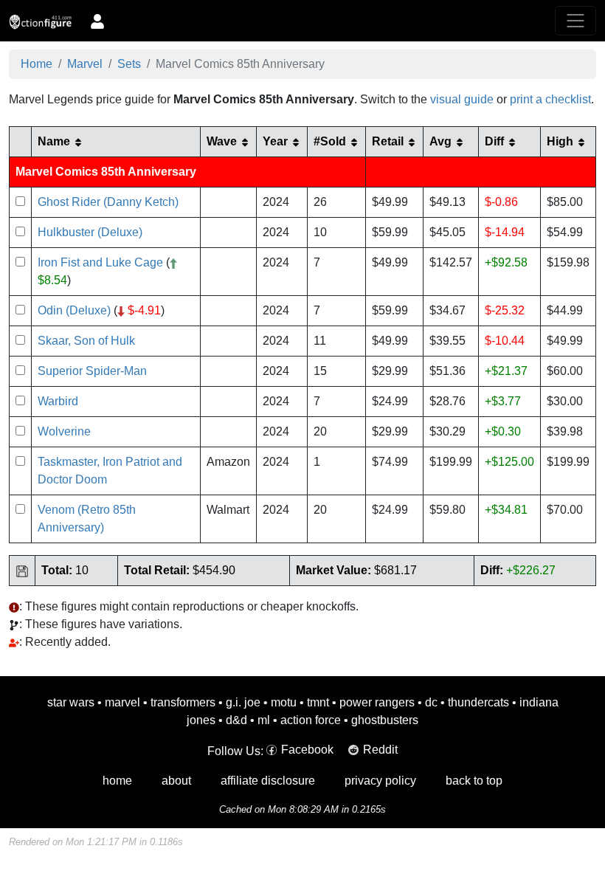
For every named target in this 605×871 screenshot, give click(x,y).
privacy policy (380, 780)
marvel (122, 702)
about (176, 780)
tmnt (318, 702)
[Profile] (97, 20)
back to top (474, 780)
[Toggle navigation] (575, 20)
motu (284, 702)
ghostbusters (384, 720)
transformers (183, 702)
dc (431, 702)
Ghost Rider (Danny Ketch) (108, 202)
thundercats (478, 702)
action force (310, 720)
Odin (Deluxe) (74, 310)
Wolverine (64, 431)
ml (263, 720)
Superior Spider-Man (92, 371)
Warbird (58, 401)
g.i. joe (243, 702)
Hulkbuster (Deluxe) (90, 232)
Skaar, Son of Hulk (86, 340)
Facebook (307, 749)
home (117, 780)
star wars (70, 702)
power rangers (377, 702)
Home (36, 64)
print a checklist (550, 99)
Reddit (380, 749)
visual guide (462, 99)
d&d (236, 720)
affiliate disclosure (268, 780)
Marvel (85, 64)
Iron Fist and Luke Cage (100, 262)
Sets (129, 64)
